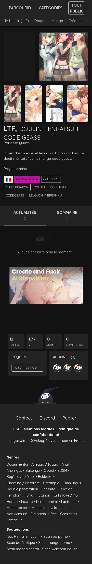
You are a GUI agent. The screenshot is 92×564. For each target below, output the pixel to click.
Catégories (51, 7)
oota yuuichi (20, 143)
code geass (15, 195)
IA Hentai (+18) (17, 21)
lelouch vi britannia (45, 195)
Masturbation (17, 187)
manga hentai (27, 179)
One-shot (51, 179)
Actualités (24, 215)
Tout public (76, 8)
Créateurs (76, 21)
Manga (57, 21)
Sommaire (67, 215)
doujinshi (58, 187)
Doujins (40, 21)
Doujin (39, 187)
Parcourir (20, 7)
